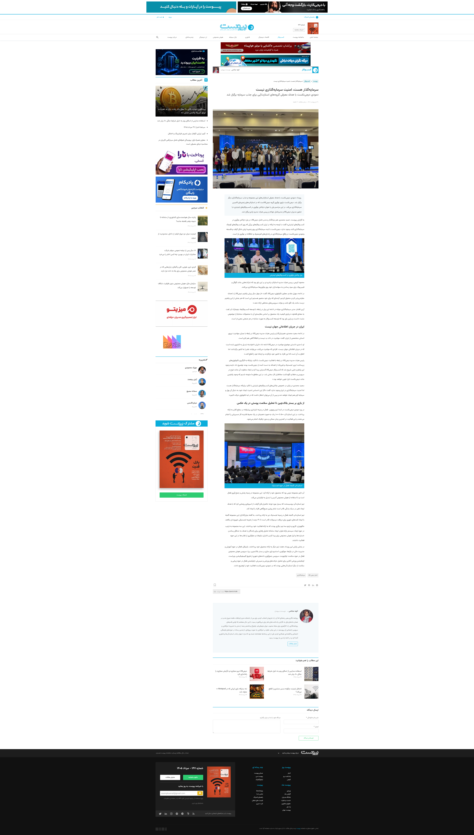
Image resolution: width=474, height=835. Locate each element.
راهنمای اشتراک (309, 17)
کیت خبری (259, 803)
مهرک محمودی (191, 367)
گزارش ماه (288, 794)
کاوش (289, 779)
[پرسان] (266, 47)
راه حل (289, 807)
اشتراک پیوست (182, 495)
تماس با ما (260, 794)
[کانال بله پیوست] (191, 7)
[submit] (200, 793)
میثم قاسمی (192, 403)
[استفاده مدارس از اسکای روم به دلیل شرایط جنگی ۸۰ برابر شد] (311, 680)
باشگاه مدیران (286, 797)
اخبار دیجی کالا (312, 575)
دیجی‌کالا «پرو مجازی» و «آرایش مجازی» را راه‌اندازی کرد (231, 673)
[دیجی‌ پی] (283, 7)
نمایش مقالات (170, 777)
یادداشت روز (287, 776)
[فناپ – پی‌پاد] (181, 190)
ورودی (289, 791)
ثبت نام (159, 17)
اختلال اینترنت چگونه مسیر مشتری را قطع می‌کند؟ (285, 690)
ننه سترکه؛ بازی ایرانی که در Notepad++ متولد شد (231, 690)
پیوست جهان (286, 810)
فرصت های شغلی (257, 800)
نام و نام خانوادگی (312, 717)
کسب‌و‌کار (306, 70)
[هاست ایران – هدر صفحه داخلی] (266, 60)
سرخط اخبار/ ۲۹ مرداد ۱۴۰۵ (194, 127)
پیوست (315, 81)
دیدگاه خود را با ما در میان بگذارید (270, 717)
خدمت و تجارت (286, 800)
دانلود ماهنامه (193, 777)
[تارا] (181, 162)
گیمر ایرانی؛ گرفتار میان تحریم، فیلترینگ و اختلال (186, 133)
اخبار (289, 773)
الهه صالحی (230, 70)
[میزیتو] (181, 314)
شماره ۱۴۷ (301, 25)
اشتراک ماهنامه (299, 30)
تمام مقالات (293, 643)
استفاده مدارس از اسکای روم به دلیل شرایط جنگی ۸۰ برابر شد (284, 673)
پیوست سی (259, 776)
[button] (157, 37)
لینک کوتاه (220, 591)
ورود (169, 17)
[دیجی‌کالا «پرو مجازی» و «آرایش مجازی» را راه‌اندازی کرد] (257, 680)
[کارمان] (181, 342)
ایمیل (316, 727)
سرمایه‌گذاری (301, 575)
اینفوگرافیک (259, 779)
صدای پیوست (258, 773)
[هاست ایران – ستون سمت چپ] (181, 62)
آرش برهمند (192, 379)
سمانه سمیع (192, 391)
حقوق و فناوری (286, 803)
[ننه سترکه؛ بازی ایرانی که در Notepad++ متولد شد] (257, 698)
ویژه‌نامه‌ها (259, 791)
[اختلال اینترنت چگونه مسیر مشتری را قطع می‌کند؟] (311, 698)
